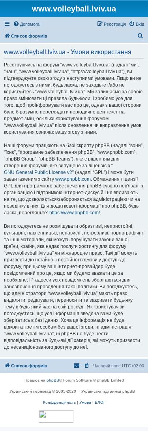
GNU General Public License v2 (38, 172)
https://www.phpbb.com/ (74, 213)
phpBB (53, 380)
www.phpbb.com (73, 179)
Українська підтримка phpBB (108, 391)
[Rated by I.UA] (56, 416)
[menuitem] (26, 24)
